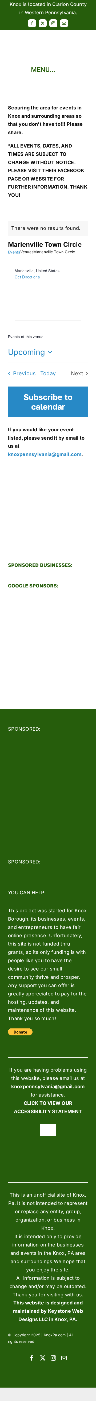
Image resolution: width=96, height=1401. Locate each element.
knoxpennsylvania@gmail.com (44, 454)
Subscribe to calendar (48, 401)
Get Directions (27, 277)
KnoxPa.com (55, 1335)
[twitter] (43, 23)
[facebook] (32, 23)
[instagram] (53, 23)
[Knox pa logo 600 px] (48, 32)
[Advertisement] (48, 644)
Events (14, 252)
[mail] (64, 23)
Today (48, 373)
